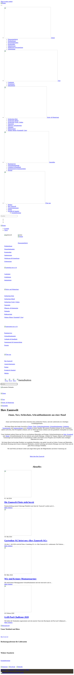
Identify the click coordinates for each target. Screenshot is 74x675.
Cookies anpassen (19, 669)
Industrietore (11, 85)
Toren (34, 426)
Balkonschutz (12, 129)
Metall (7, 436)
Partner (10, 209)
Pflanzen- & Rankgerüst (15, 125)
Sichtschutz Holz (13, 119)
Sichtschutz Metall (13, 120)
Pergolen (29, 428)
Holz (65, 434)
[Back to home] (3, 3)
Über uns (48, 203)
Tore (58, 80)
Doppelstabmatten (13, 42)
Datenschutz (11, 669)
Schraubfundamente (13, 165)
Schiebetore (11, 84)
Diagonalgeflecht (13, 39)
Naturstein (11, 124)
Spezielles (52, 162)
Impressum (3, 669)
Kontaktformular (16, 213)
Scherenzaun (11, 49)
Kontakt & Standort (13, 211)
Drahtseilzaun (12, 41)
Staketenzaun (12, 46)
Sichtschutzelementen (43, 426)
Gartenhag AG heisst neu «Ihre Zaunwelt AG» (25, 540)
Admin (27, 669)
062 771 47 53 (4, 636)
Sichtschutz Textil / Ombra (15, 122)
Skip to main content (6, 1)
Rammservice (12, 164)
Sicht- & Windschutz (53, 117)
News (6, 230)
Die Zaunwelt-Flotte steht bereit (19, 502)
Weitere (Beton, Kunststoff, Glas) (17, 130)
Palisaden (10, 127)
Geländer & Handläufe (14, 167)
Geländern (66, 426)
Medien (10, 204)
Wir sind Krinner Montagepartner (20, 579)
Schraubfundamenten (56, 426)
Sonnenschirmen (18, 428)
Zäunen (30, 426)
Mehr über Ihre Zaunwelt (37, 456)
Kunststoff (70, 434)
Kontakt (6, 228)
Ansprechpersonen (13, 208)
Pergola (10, 170)
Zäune (53, 38)
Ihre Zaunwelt (12, 206)
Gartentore (11, 82)
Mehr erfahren (8, 507)
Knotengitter (11, 44)
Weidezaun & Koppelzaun (15, 47)
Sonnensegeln (6, 428)
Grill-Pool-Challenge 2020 (16, 617)
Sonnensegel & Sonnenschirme (17, 168)
